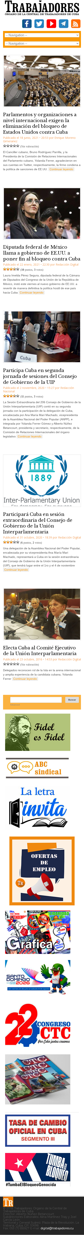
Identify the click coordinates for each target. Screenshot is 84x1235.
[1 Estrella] (4, 145)
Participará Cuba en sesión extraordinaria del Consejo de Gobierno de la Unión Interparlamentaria (37, 523)
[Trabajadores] (8, 1202)
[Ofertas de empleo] (42, 871)
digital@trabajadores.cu (57, 1228)
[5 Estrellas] (17, 145)
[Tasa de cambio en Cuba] (37, 1145)
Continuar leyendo (61, 169)
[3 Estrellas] (11, 145)
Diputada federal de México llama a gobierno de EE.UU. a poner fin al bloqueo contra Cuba (41, 253)
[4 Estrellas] (14, 145)
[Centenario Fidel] (37, 749)
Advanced (15, 705)
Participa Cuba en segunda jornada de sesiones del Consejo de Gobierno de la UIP (40, 376)
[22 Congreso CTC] (37, 1045)
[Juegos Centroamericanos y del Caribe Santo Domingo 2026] (37, 996)
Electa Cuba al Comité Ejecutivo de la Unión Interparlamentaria (39, 651)
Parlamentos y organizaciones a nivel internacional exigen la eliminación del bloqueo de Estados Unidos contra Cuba (39, 123)
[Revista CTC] (37, 1104)
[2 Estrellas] (8, 145)
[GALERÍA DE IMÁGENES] (37, 952)
